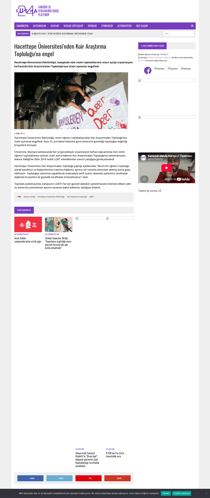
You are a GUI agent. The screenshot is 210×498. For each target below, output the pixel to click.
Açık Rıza (142, 61)
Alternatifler (21, 234)
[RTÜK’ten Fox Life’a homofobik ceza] (120, 445)
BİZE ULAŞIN (142, 26)
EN (192, 26)
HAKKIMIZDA (22, 26)
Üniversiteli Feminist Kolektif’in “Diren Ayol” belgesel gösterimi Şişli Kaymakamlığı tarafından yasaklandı (87, 459)
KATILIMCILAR (39, 26)
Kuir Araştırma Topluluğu (77, 197)
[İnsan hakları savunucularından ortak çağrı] (28, 230)
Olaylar (79, 449)
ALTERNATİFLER (125, 26)
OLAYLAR (55, 26)
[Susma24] (105, 11)
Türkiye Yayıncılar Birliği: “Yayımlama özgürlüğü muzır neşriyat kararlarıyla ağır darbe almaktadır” (58, 243)
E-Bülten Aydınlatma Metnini (159, 58)
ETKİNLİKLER (107, 26)
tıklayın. (164, 54)
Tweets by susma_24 (149, 190)
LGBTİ (91, 197)
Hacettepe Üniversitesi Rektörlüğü (51, 197)
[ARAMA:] (178, 33)
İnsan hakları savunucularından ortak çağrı (28, 239)
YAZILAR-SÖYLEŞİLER (73, 26)
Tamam (165, 493)
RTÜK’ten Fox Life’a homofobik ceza (115, 454)
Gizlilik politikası (182, 493)
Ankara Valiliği (29, 197)
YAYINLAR (92, 26)
